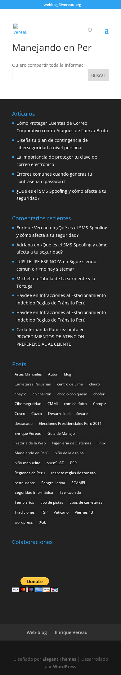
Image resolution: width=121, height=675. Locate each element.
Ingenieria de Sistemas (71, 443)
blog (67, 374)
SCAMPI (78, 482)
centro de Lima (70, 384)
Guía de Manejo (61, 433)
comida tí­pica (75, 403)
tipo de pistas (51, 502)
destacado (24, 423)
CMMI (52, 403)
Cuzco (36, 413)
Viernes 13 (84, 512)
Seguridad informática (34, 492)
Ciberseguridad (28, 403)
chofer (99, 394)
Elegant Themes (59, 659)
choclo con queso (72, 394)
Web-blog (37, 632)
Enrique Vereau (32, 228)
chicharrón (42, 394)
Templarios (24, 502)
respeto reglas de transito (73, 472)
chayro (20, 394)
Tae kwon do (70, 492)
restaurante (25, 482)
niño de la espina (69, 453)
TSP (44, 512)
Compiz (99, 403)
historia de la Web (30, 443)
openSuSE (55, 463)
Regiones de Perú (30, 472)
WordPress (64, 666)
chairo (94, 384)
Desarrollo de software (68, 413)
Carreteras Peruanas (33, 384)
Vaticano (61, 512)
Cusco (20, 413)
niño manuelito (27, 463)
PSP (73, 463)
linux (101, 443)
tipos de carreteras (85, 502)
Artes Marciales (28, 374)
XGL (42, 522)
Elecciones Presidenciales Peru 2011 (70, 423)
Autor (53, 374)
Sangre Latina (53, 482)
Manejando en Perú (31, 453)
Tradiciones (25, 512)
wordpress (24, 522)
